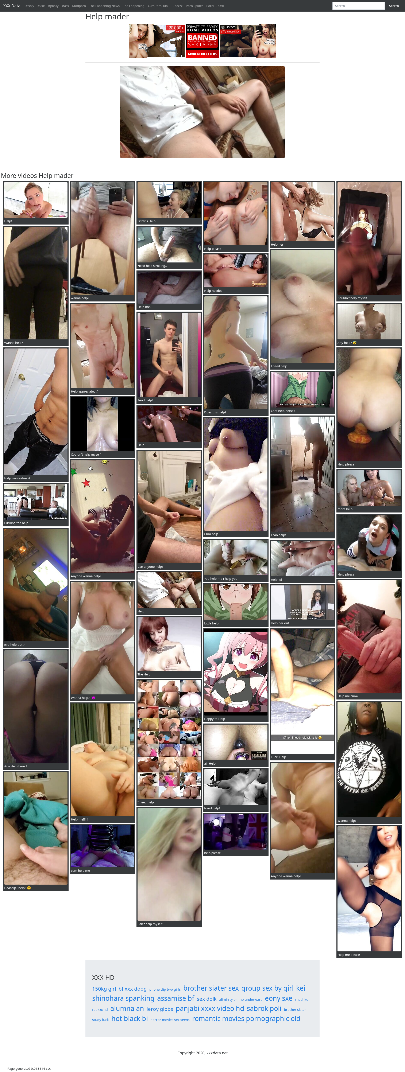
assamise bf (175, 998)
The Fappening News (104, 6)
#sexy (30, 6)
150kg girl (104, 988)
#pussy (53, 6)
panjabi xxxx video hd (210, 1008)
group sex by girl (267, 988)
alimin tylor (228, 999)
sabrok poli (264, 1008)
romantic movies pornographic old (246, 1018)
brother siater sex (211, 988)
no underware (251, 999)
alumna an (127, 1008)
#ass (65, 6)
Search (394, 6)
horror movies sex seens (170, 1019)
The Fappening (133, 6)
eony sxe (278, 998)
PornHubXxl (215, 6)
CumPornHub (158, 6)
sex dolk (207, 998)
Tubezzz (176, 6)
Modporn (79, 6)
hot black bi (129, 1018)
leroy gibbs (160, 1008)
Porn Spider (194, 6)
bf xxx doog (133, 988)
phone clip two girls (165, 989)
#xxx (41, 6)
